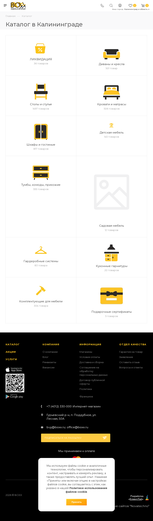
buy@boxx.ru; (56, 427)
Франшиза (86, 396)
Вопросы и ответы (131, 367)
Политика (85, 388)
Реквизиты (49, 362)
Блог (46, 357)
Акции (11, 351)
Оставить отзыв (129, 362)
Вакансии (48, 367)
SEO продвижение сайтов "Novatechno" (119, 506)
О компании (50, 351)
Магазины (85, 351)
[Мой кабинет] (120, 6)
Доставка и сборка (91, 362)
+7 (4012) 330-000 (73, 406)
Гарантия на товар (131, 351)
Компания (51, 344)
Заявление (126, 357)
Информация (90, 344)
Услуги (11, 359)
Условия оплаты (89, 357)
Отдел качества (132, 344)
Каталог (13, 344)
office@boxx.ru (77, 427)
